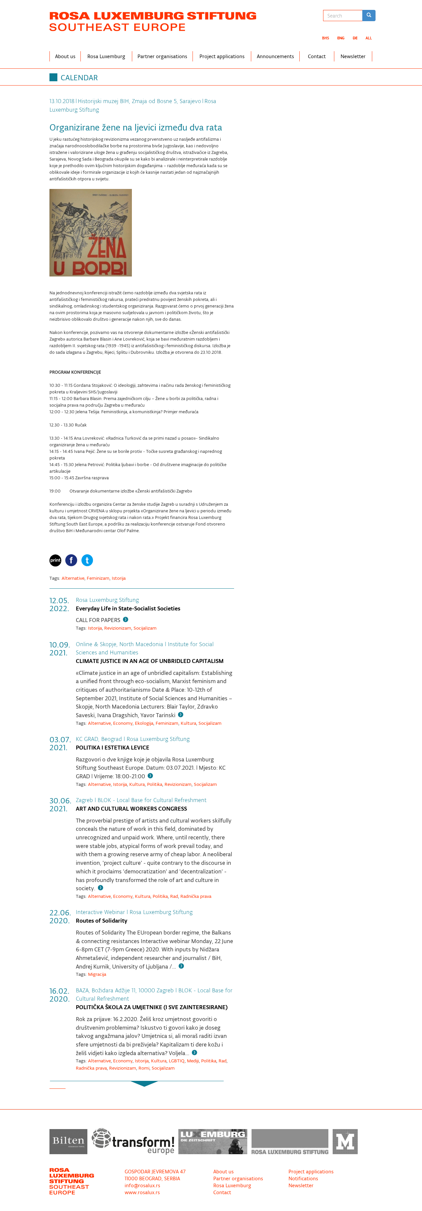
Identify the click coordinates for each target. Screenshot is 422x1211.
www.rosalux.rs (142, 1192)
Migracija (97, 974)
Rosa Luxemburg (106, 56)
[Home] (155, 20)
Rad (174, 896)
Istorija (119, 578)
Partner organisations (162, 56)
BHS (325, 38)
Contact (317, 56)
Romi (143, 1068)
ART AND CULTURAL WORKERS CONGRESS (131, 808)
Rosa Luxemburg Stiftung (107, 600)
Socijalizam (145, 628)
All (369, 38)
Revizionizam (117, 628)
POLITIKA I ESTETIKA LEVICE (112, 747)
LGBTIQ (177, 1061)
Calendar (79, 77)
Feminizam (98, 578)
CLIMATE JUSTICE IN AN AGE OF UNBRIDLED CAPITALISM (150, 661)
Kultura (188, 723)
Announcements (275, 56)
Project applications (222, 56)
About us (65, 56)
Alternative (73, 578)
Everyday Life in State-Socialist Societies (128, 608)
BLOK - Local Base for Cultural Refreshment (152, 800)
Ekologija (144, 723)
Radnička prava (195, 896)
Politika (154, 784)
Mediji (193, 1061)
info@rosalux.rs (142, 1185)
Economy (123, 723)
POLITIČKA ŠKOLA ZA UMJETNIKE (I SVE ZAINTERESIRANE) (151, 1007)
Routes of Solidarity (101, 920)
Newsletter (353, 56)
